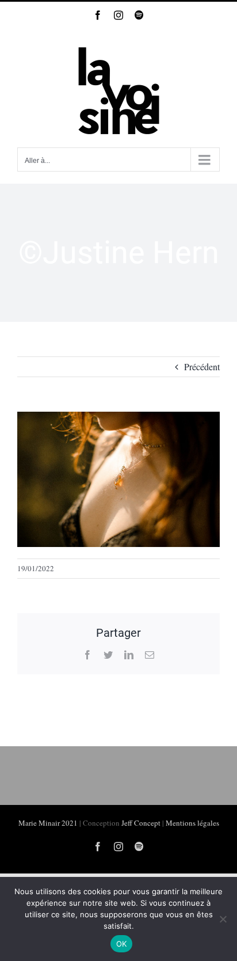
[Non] (222, 919)
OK (121, 943)
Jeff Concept (140, 823)
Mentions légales (192, 823)
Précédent (202, 366)
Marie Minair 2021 (48, 823)
